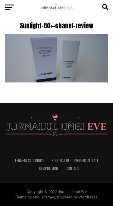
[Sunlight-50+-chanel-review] (56, 81)
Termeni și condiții (29, 160)
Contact (73, 168)
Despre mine (48, 168)
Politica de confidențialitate (75, 160)
